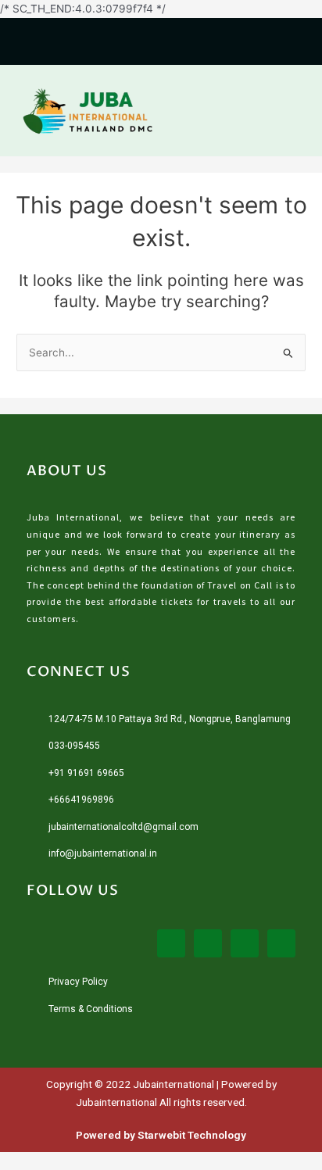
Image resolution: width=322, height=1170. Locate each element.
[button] (293, 110)
